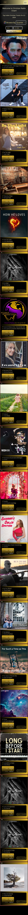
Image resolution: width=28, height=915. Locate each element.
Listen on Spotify (21, 73)
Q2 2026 (14, 31)
